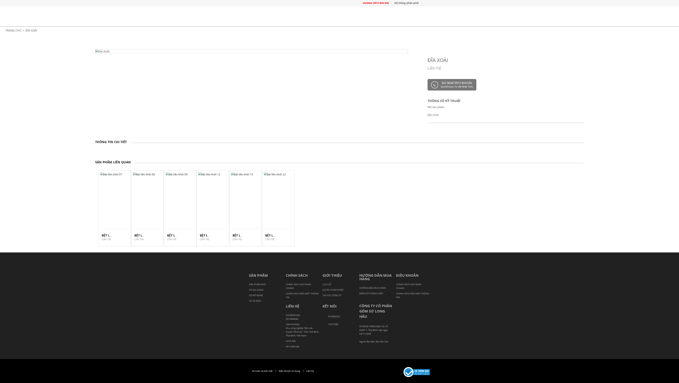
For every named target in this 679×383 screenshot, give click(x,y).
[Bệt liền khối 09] (180, 200)
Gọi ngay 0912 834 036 (457, 84)
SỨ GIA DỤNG (256, 289)
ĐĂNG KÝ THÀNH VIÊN (371, 293)
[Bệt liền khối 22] (278, 200)
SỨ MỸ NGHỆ (256, 295)
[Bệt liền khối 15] (245, 200)
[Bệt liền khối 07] (114, 200)
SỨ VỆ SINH (255, 300)
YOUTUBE (333, 324)
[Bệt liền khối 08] (147, 200)
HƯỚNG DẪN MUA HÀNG (372, 287)
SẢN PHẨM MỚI (257, 284)
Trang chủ (13, 30)
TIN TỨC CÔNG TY (332, 295)
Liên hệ (310, 371)
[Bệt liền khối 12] (213, 200)
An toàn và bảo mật (262, 371)
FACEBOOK (334, 316)
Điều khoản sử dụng (289, 371)
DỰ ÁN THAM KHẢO (333, 289)
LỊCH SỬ (327, 284)
